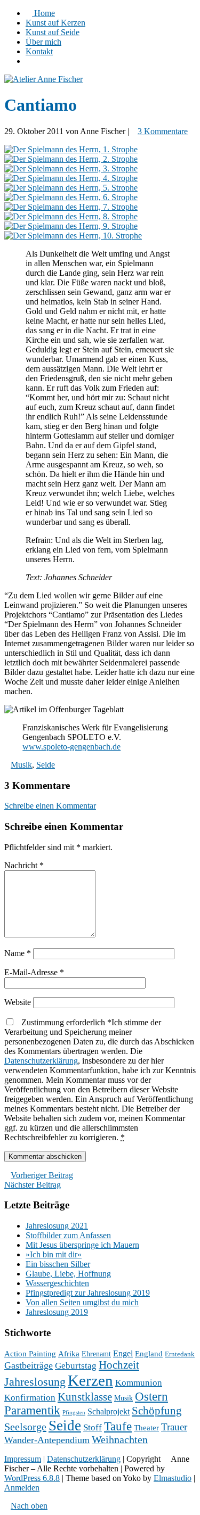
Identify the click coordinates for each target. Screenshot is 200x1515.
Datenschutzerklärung (41, 1060)
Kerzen (90, 1380)
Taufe (118, 1426)
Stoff (92, 1427)
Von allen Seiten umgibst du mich (82, 1302)
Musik (21, 764)
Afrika (68, 1353)
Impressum (22, 1458)
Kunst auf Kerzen (55, 22)
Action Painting (30, 1353)
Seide (45, 764)
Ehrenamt (96, 1354)
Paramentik (32, 1410)
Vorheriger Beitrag (42, 1175)
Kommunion (138, 1383)
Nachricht (24, 865)
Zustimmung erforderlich (100, 1080)
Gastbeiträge (28, 1365)
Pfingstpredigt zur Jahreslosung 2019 (88, 1292)
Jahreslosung (35, 1382)
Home (43, 13)
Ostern (151, 1396)
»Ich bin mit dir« (54, 1254)
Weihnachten (120, 1439)
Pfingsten (73, 1412)
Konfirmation (29, 1398)
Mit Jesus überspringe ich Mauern (82, 1244)
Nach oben (29, 1505)
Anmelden (21, 1487)
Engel (123, 1353)
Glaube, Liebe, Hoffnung (68, 1273)
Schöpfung (157, 1410)
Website (17, 1002)
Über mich (43, 41)
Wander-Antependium (47, 1440)
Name (17, 953)
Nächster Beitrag (32, 1184)
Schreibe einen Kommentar (50, 805)
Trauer (174, 1426)
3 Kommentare (163, 131)
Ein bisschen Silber (58, 1264)
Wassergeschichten (57, 1283)
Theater (146, 1427)
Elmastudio (172, 1478)
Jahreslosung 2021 (57, 1225)
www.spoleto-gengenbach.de (71, 746)
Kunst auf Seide (52, 32)
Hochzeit (119, 1364)
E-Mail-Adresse (34, 972)
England (149, 1353)
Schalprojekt (108, 1411)
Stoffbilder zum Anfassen (68, 1235)
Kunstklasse (85, 1397)
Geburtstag (76, 1366)
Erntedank (180, 1354)
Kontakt (39, 51)
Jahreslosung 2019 (57, 1311)
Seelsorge (25, 1426)
